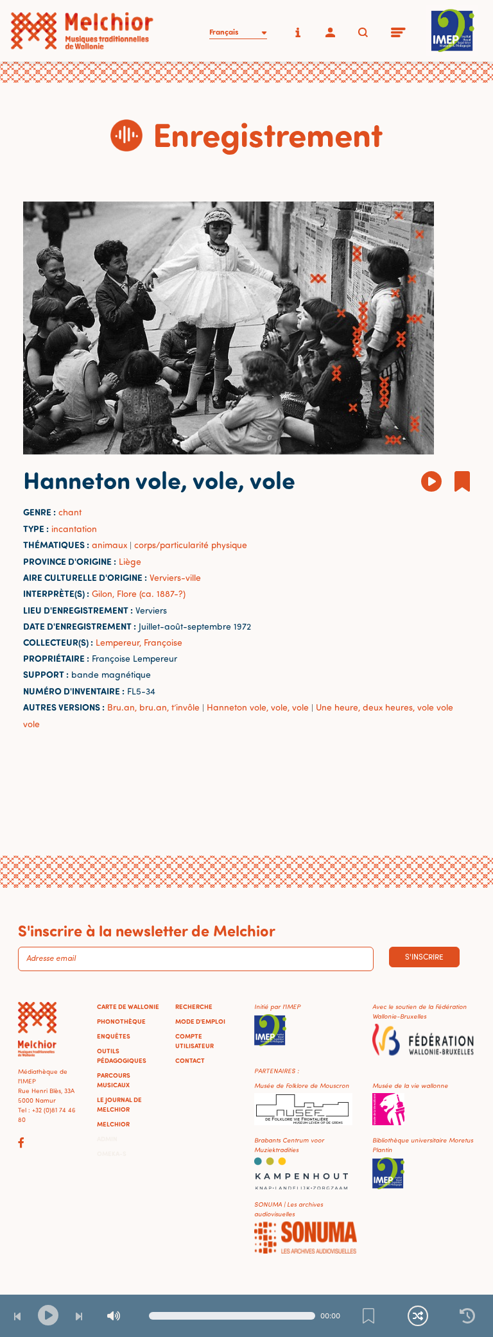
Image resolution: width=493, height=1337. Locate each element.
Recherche (193, 1006)
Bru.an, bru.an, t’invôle (153, 707)
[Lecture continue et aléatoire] (418, 1316)
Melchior (113, 1123)
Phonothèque (121, 1021)
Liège (130, 561)
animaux (109, 544)
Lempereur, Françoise (139, 642)
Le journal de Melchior (119, 1104)
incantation (74, 528)
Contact (190, 1060)
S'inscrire (424, 957)
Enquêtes (113, 1035)
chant (70, 511)
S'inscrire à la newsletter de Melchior (146, 930)
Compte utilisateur (194, 1040)
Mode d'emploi (200, 1021)
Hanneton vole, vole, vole (258, 707)
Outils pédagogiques (121, 1055)
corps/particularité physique (190, 544)
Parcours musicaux (113, 1080)
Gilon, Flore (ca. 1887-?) (139, 593)
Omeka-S (111, 1153)
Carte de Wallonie (128, 1006)
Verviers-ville (175, 577)
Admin (107, 1138)
